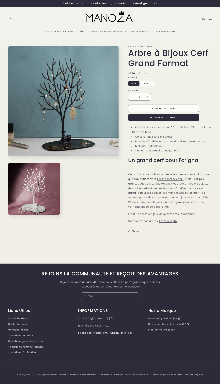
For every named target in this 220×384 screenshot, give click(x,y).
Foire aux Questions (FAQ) (164, 318)
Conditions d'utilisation (22, 352)
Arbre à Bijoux (168, 221)
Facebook (85, 333)
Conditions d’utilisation (111, 374)
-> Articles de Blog (19, 318)
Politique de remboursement (25, 346)
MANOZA (29, 374)
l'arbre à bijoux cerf (170, 179)
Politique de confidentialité (82, 374)
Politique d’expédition (137, 374)
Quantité (133, 90)
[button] (11, 18)
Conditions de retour (20, 335)
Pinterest (126, 333)
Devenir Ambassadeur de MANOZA (169, 324)
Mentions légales (18, 329)
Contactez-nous (18, 324)
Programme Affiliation (161, 329)
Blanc (147, 83)
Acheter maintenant (163, 117)
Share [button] (135, 231)
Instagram (100, 333)
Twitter (113, 333)
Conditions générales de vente (26, 341)
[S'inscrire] (135, 296)
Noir (133, 83)
